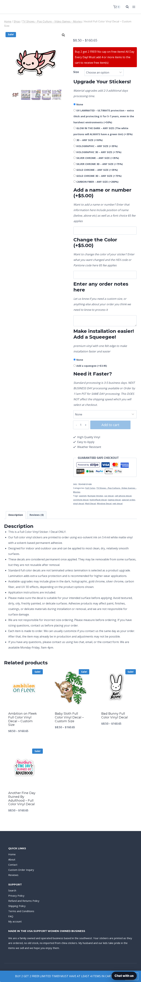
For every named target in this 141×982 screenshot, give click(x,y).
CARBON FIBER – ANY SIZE (97, 181)
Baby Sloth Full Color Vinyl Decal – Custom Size (69, 717)
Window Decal (104, 503)
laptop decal (114, 499)
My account (15, 921)
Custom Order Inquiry (21, 869)
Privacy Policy (16, 895)
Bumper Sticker (95, 495)
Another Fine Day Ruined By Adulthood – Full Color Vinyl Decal (21, 798)
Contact (12, 864)
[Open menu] (134, 6)
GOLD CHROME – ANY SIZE (97, 169)
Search (12, 890)
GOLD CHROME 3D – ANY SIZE (99, 175)
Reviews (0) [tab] (37, 514)
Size (76, 72)
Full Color (90, 488)
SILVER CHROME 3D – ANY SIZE (99, 164)
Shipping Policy (17, 906)
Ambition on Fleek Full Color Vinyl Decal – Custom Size (22, 719)
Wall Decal (90, 503)
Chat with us (124, 976)
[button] (63, 35)
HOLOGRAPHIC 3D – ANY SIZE (98, 152)
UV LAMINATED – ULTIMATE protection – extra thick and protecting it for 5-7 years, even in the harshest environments (103, 116)
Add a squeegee (91, 365)
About (11, 859)
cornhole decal (81, 499)
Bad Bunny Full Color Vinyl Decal (114, 715)
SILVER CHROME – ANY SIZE (97, 158)
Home (12, 854)
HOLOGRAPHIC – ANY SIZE (97, 146)
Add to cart (110, 424)
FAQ (10, 916)
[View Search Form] (125, 6)
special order (128, 499)
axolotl (82, 495)
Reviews (13, 875)
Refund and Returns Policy (23, 900)
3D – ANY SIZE (89, 140)
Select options (70, 738)
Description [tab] (15, 514)
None (79, 104)
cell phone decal (123, 495)
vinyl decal (78, 503)
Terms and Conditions (21, 911)
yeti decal (118, 503)
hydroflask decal (98, 499)
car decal (109, 495)
